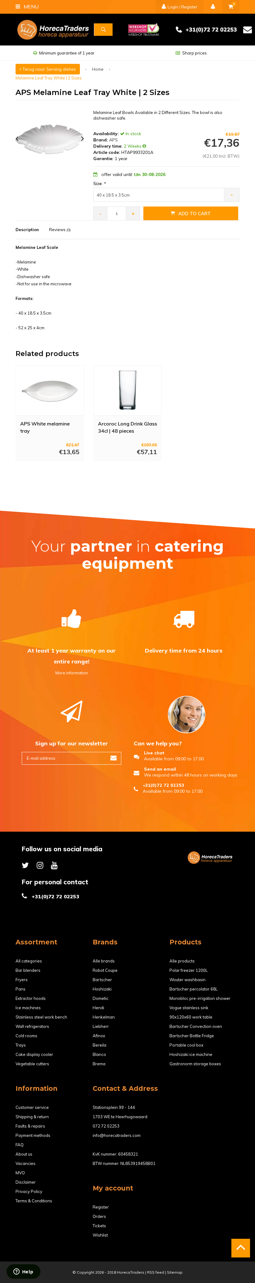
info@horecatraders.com (117, 1135)
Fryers (22, 979)
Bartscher (102, 979)
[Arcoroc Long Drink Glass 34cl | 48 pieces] (127, 390)
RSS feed (155, 1272)
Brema (99, 1063)
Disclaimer (26, 1182)
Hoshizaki (102, 988)
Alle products (182, 960)
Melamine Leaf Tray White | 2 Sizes (49, 77)
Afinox (99, 1035)
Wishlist (100, 1235)
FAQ (20, 1144)
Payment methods (33, 1135)
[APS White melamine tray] (49, 390)
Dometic (101, 998)
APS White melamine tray (45, 427)
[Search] (103, 29)
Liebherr (101, 1026)
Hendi (98, 1007)
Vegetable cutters (32, 1063)
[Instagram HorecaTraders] (40, 865)
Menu (30, 6)
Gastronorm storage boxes (195, 1063)
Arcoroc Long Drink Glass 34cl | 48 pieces (127, 427)
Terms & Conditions (34, 1200)
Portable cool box (186, 1045)
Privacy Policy (29, 1191)
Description (27, 229)
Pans (21, 988)
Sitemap (175, 1272)
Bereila (99, 1045)
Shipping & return (32, 1116)
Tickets (99, 1225)
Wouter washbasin (187, 979)
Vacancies (25, 1163)
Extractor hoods (31, 998)
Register (101, 1207)
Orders (99, 1216)
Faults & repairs (30, 1126)
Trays (21, 1045)
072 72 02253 (106, 1126)
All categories (29, 960)
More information (71, 672)
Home (98, 69)
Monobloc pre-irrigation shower (199, 998)
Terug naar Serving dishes (48, 69)
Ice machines (28, 1007)
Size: (99, 183)
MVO (20, 1172)
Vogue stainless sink (188, 1007)
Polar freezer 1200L (188, 970)
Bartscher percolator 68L (193, 988)
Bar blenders (28, 970)
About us (24, 1154)
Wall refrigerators (32, 1026)
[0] (230, 6)
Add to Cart (194, 213)
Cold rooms (26, 1035)
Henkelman (104, 1017)
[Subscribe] (113, 758)
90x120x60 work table (190, 1017)
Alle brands (104, 960)
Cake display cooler (34, 1054)
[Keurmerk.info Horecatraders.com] (143, 28)
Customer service (32, 1107)
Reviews (60, 229)
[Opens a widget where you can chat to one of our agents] (23, 1272)
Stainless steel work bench (41, 1017)
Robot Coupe (105, 970)
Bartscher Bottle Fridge (191, 1035)
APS (113, 140)
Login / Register (182, 6)
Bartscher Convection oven (195, 1026)
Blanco (99, 1054)
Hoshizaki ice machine (190, 1054)
